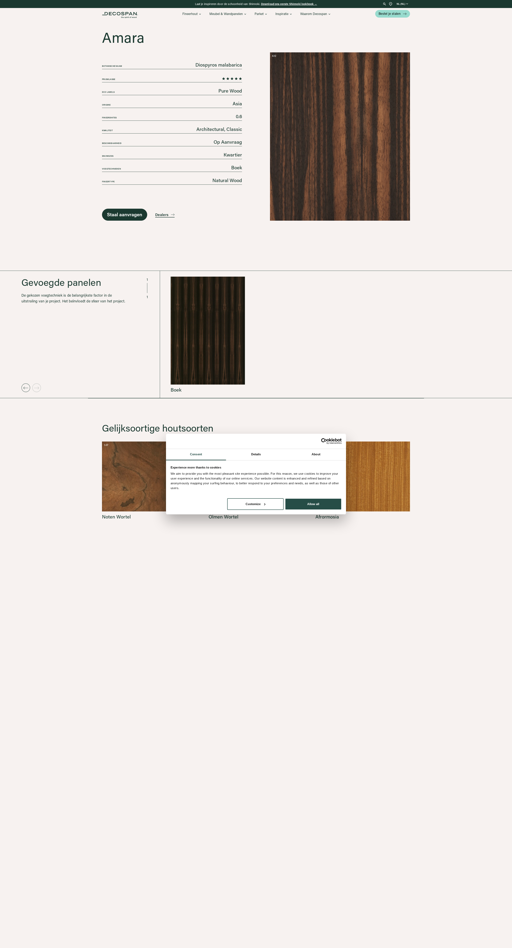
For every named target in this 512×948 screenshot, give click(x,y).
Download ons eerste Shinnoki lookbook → (289, 4)
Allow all (313, 503)
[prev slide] (25, 387)
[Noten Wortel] (149, 480)
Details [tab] (256, 454)
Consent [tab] (196, 454)
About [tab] (316, 454)
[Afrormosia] (362, 480)
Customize (253, 503)
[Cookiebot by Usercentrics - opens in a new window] (324, 441)
